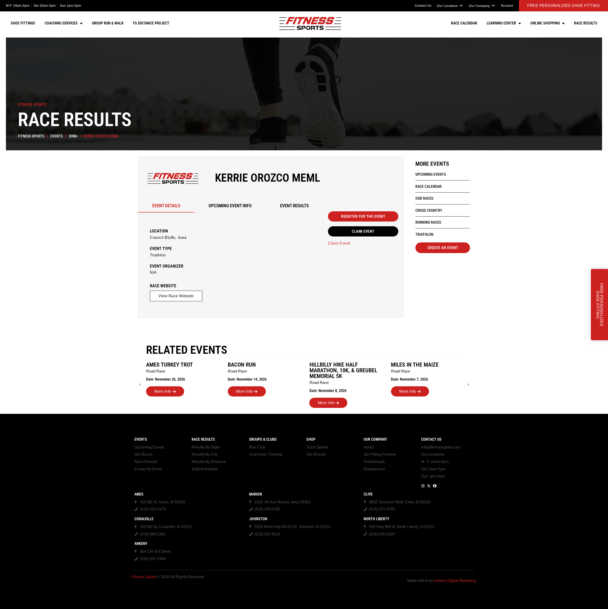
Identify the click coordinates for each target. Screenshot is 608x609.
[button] (450, 5)
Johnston (258, 519)
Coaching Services (61, 23)
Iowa (73, 136)
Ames (138, 494)
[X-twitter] (429, 486)
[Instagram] (423, 486)
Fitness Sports (31, 136)
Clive (368, 494)
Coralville (143, 519)
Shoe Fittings (23, 23)
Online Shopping (545, 23)
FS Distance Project (151, 23)
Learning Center (501, 23)
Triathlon (158, 255)
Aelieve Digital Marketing (455, 581)
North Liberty (376, 519)
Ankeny (140, 543)
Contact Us (431, 439)
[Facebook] (435, 486)
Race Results (585, 23)
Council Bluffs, (163, 238)
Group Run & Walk (108, 23)
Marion (255, 494)
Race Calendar (464, 23)
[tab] (166, 205)
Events (56, 136)
